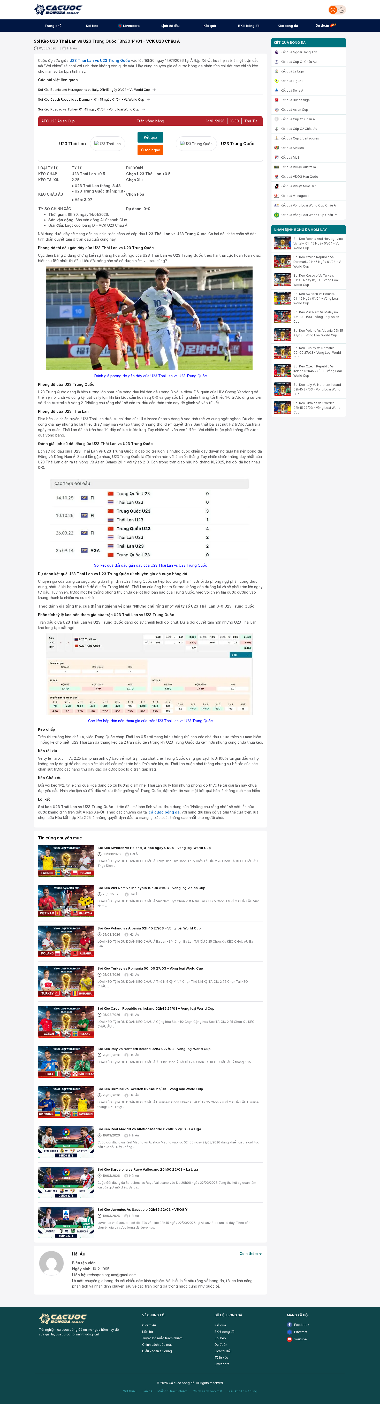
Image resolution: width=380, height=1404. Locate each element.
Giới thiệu (149, 1325)
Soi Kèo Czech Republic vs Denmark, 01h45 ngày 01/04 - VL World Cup (91, 99)
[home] (58, 9)
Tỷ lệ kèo (221, 1357)
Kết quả (150, 137)
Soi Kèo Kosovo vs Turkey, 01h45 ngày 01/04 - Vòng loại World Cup (88, 109)
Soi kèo (220, 1338)
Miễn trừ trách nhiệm (172, 1391)
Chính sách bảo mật (157, 1345)
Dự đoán (221, 1345)
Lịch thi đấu (223, 1351)
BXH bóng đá (224, 1332)
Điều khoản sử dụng (157, 1351)
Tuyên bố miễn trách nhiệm (162, 1338)
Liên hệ (147, 1332)
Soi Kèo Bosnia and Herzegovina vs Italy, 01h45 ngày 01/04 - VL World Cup (94, 90)
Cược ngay (150, 150)
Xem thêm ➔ (251, 1253)
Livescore (222, 1364)
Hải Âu (72, 48)
